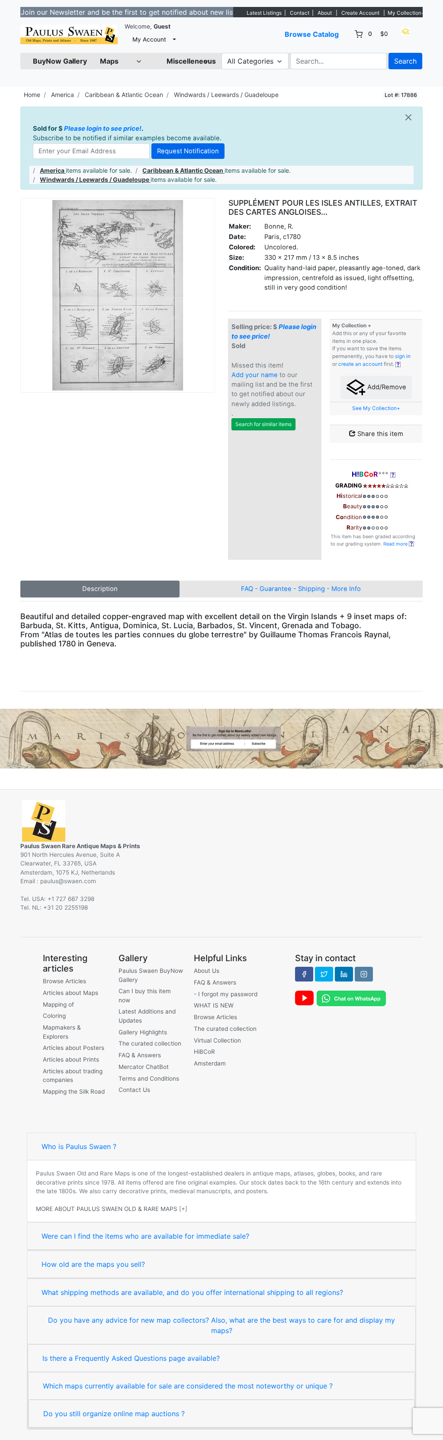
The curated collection (150, 1043)
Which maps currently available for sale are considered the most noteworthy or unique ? (188, 1386)
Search (405, 61)
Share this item (379, 434)
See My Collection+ (376, 408)
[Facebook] (304, 974)
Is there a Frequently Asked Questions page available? (131, 1358)
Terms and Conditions (149, 1078)
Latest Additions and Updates (147, 1015)
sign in (403, 356)
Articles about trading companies (73, 1075)
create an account (360, 364)
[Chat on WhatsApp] (351, 997)
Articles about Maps (70, 992)
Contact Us (134, 1089)
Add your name (254, 375)
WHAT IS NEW (214, 1005)
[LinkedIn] (344, 974)
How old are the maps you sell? (93, 1264)
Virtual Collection (217, 1040)
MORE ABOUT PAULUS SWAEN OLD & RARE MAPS (106, 1208)
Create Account (360, 13)
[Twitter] (324, 974)
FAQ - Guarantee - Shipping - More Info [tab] (301, 589)
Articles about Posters (73, 1047)
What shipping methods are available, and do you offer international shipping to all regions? (192, 1292)
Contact (299, 13)
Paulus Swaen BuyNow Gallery (151, 975)
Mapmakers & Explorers (62, 1032)
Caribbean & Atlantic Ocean (124, 94)
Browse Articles (64, 981)
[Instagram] (364, 974)
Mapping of (58, 1004)
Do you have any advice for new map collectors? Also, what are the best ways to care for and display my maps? (221, 1325)
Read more (396, 544)
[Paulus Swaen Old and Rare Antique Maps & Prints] (69, 34)
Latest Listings (264, 13)
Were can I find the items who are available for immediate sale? (145, 1236)
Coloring (54, 1015)
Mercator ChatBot (144, 1066)
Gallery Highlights (143, 1032)
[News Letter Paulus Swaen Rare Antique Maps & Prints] (221, 737)
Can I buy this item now (145, 995)
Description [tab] (100, 589)
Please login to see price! (102, 128)
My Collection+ (406, 13)
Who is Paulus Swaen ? (79, 1146)
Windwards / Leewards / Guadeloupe (226, 94)
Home (32, 94)
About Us (206, 970)
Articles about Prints (71, 1059)
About (325, 13)
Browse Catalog (312, 34)
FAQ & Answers (140, 1055)
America (62, 94)
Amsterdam (210, 1063)
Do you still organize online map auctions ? (114, 1413)
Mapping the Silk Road (74, 1091)
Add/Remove (386, 387)
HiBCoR (204, 1051)
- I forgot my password (225, 994)
